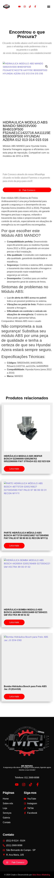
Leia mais (14, 469)
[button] (48, 6)
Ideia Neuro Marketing (41, 875)
